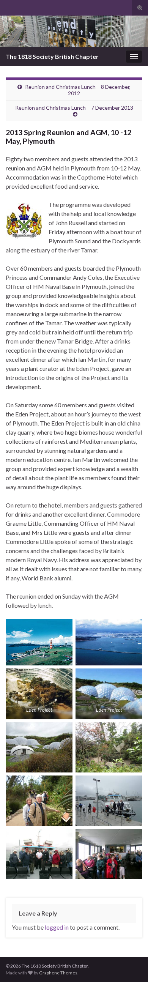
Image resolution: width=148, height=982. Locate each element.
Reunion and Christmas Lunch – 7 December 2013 (74, 107)
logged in (57, 927)
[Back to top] (130, 964)
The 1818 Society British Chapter (52, 56)
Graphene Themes (58, 973)
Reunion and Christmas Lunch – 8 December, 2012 (78, 90)
